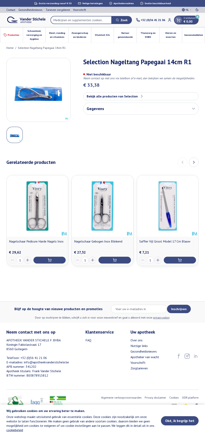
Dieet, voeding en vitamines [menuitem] (58, 34)
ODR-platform (190, 397)
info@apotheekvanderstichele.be (46, 362)
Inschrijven (179, 309)
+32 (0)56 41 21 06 (33, 358)
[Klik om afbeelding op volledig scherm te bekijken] (38, 90)
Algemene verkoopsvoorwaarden (121, 397)
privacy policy (161, 317)
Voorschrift (79, 10)
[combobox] (81, 20)
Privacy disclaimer (155, 397)
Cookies (174, 397)
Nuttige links (139, 346)
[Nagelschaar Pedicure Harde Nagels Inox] (37, 206)
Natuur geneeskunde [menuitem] (127, 34)
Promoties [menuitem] (13, 34)
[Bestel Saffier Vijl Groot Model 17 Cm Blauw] (180, 260)
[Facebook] (179, 356)
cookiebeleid (14, 430)
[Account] (170, 20)
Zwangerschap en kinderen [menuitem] (81, 34)
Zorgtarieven (139, 368)
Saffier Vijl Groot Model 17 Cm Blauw (164, 241)
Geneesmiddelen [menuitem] (194, 35)
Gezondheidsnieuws (30, 10)
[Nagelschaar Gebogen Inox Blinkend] (102, 206)
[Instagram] (187, 356)
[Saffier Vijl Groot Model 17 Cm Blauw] (167, 206)
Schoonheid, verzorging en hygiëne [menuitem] (35, 34)
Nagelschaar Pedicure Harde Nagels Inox (36, 241)
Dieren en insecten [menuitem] (173, 34)
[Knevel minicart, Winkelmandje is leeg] (178, 20)
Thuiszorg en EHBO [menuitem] (150, 34)
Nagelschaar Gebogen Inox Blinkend (98, 241)
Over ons (137, 340)
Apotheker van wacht (145, 357)
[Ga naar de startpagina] (26, 20)
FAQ (88, 340)
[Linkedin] (196, 356)
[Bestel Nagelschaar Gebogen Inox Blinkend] (114, 260)
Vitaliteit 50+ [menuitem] (104, 35)
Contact (10, 10)
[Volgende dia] (194, 162)
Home (10, 48)
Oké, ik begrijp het (179, 420)
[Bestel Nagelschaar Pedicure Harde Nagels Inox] (49, 260)
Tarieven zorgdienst (58, 10)
